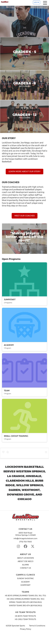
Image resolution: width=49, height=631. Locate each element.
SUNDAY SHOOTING (25, 578)
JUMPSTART (25, 585)
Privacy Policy (25, 629)
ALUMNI (25, 565)
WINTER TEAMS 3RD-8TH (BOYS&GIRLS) (25, 605)
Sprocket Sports (18, 626)
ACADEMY (25, 582)
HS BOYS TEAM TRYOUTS (25, 616)
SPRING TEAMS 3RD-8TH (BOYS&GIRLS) (25, 602)
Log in (36, 2)
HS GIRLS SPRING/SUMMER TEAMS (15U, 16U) (25, 599)
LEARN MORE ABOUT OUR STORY (24, 171)
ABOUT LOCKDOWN (25, 558)
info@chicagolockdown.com (25, 538)
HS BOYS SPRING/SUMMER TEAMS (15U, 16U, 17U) (25, 595)
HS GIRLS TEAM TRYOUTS (25, 619)
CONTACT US (25, 568)
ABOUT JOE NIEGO (25, 561)
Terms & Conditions (37, 626)
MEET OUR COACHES (25, 216)
